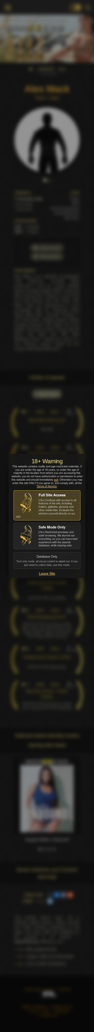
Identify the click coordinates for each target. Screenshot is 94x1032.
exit (56, 479)
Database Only (47, 560)
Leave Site (47, 573)
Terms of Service (47, 486)
